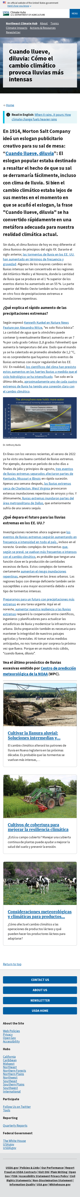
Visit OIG (43, 1172)
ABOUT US (40, 990)
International (12, 1091)
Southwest (10, 1088)
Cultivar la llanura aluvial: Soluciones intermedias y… (34, 735)
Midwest (9, 1064)
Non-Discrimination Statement (53, 1180)
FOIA (14, 1176)
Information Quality (22, 1184)
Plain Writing (59, 1172)
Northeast (10, 1067)
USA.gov (8, 1144)
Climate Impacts (16, 28)
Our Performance (52, 1167)
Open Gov (9, 1038)
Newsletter (13, 32)
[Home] (24, 14)
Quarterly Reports (15, 1125)
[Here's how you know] (40, 4)
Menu (75, 13)
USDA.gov (9, 1148)
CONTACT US (40, 980)
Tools (6, 1110)
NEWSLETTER (40, 1000)
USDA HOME (40, 1011)
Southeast (10, 1081)
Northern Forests (14, 1071)
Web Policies (11, 1031)
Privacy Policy (59, 1176)
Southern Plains (13, 1084)
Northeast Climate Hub (21, 23)
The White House (14, 1141)
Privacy (8, 1034)
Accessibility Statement (34, 1176)
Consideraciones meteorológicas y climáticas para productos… (40, 914)
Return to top (12, 964)
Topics (54, 23)
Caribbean (10, 1060)
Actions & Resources (43, 28)
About (44, 23)
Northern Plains (13, 1074)
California (9, 1057)
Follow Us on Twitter (17, 1107)
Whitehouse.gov (60, 1184)
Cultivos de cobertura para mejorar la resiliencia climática (38, 827)
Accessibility (11, 1041)
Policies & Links (30, 1167)
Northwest (10, 1077)
